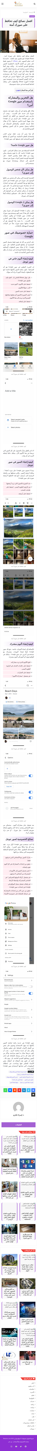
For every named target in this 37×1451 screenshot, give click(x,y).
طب (33, 1416)
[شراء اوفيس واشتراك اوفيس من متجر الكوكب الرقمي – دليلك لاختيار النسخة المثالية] (27, 1163)
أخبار (32, 1383)
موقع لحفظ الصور (14, 1082)
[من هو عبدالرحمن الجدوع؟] (27, 1355)
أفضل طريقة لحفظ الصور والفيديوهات (18, 1071)
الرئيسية (31, 12)
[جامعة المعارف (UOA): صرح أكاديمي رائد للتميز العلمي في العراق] (9, 1260)
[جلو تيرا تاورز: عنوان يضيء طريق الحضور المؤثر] (27, 1310)
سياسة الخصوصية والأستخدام (21, 1441)
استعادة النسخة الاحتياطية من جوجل (25, 1074)
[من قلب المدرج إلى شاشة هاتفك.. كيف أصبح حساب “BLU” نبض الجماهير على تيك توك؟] (9, 1355)
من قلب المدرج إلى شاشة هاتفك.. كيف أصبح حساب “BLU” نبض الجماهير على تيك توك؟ (9, 1365)
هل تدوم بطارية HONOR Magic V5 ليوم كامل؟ (27, 1236)
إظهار (18, 90)
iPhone (15, 61)
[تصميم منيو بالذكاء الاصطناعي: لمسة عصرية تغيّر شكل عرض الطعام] (27, 1139)
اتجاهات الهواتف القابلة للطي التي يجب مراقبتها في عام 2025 (9, 1196)
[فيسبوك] (33, 1090)
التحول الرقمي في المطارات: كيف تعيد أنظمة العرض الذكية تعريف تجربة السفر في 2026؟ (9, 1149)
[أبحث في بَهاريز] (35, 4)
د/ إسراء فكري (18, 1115)
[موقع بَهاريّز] (18, 3)
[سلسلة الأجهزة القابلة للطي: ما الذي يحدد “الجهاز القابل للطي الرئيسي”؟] (9, 1207)
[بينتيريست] (19, 1090)
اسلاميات (31, 1389)
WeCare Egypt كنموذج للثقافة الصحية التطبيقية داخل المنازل (9, 1171)
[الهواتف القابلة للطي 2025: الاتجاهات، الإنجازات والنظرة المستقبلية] (27, 1207)
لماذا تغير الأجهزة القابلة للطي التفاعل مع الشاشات (27, 1194)
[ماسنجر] (10, 1090)
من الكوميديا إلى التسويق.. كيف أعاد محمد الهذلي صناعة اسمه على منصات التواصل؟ (9, 1293)
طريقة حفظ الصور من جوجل (26, 1082)
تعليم (32, 1395)
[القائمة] (2, 4)
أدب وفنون (31, 1386)
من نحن (10, 1441)
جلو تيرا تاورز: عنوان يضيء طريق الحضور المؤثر (27, 1321)
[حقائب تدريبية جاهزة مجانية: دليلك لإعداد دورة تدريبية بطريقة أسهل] (27, 1258)
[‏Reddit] (15, 1090)
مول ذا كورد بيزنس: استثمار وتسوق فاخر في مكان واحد (27, 1293)
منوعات (32, 1429)
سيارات (32, 1410)
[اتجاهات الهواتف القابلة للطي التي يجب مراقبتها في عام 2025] (9, 1186)
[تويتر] (29, 1090)
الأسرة (32, 1392)
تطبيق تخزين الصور (29, 1079)
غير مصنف (31, 1420)
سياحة (32, 1407)
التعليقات (18, 1125)
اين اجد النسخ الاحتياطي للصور (26, 1077)
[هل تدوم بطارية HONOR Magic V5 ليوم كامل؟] (27, 1228)
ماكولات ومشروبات (28, 1423)
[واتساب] (5, 1090)
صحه (32, 1413)
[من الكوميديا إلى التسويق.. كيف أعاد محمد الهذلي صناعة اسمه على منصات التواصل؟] (9, 1282)
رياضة (32, 1404)
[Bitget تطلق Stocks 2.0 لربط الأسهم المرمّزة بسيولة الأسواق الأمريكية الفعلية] (9, 1332)
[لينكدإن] (24, 1090)
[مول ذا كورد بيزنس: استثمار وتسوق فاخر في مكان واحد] (27, 1283)
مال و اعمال (30, 1426)
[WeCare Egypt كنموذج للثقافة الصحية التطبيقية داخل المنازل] (9, 1162)
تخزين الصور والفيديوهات (12, 1077)
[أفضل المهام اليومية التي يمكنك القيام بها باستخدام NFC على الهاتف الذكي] (9, 1229)
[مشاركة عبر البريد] (33, 1095)
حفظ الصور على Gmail (17, 1079)
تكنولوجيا (25, 12)
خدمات (32, 1401)
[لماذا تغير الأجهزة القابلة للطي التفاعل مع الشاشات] (27, 1186)
